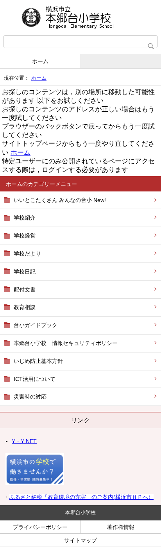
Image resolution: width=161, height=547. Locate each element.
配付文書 (25, 289)
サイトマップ (80, 540)
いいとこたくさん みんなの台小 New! (60, 200)
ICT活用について (34, 379)
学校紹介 (25, 218)
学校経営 (25, 235)
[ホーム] (80, 17)
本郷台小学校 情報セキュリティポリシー (66, 343)
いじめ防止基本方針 (38, 361)
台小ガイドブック (35, 325)
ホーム (40, 61)
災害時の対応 (30, 396)
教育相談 (25, 307)
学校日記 (25, 271)
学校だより (27, 253)
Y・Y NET (24, 441)
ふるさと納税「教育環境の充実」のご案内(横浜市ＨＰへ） (81, 497)
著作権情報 (120, 527)
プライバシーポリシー (40, 527)
